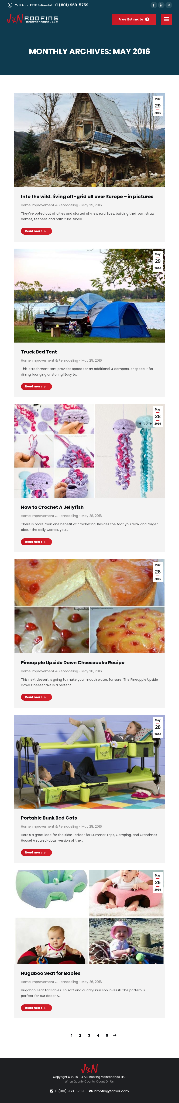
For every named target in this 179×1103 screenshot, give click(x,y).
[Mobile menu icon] (166, 19)
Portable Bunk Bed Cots (49, 818)
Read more (33, 231)
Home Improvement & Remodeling (49, 205)
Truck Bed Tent (39, 352)
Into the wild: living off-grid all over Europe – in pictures (87, 196)
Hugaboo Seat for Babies (50, 973)
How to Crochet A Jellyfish (52, 507)
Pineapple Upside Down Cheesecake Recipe (72, 662)
